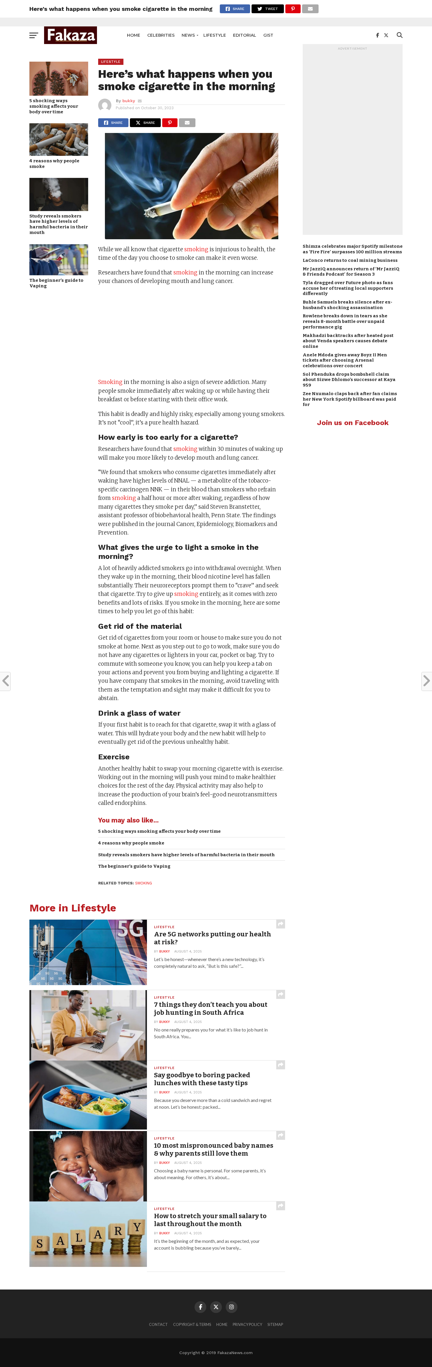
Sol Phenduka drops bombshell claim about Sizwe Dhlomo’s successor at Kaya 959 (349, 380)
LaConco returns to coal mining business (350, 260)
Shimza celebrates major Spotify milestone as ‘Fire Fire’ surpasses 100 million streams (353, 249)
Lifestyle (214, 35)
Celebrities (161, 35)
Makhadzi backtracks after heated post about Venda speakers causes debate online (348, 341)
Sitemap (275, 1324)
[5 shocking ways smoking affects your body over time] (58, 94)
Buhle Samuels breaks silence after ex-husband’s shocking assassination (347, 304)
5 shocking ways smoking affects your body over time (53, 106)
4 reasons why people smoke (54, 163)
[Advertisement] (191, 332)
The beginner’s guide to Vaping (56, 283)
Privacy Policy (247, 1324)
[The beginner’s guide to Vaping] (58, 273)
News (188, 35)
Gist (268, 35)
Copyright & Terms (192, 1324)
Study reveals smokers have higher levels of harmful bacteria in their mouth (58, 224)
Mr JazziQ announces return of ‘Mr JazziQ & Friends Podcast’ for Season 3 (351, 271)
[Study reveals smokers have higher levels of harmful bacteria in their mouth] (58, 209)
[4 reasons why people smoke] (58, 154)
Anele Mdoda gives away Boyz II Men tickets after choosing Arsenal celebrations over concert (345, 360)
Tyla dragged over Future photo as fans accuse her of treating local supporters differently (348, 288)
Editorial (244, 35)
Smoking (110, 382)
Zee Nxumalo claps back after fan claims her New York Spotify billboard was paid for (350, 399)
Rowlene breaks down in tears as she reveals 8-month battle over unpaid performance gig (345, 321)
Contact (158, 1324)
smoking (196, 249)
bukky (128, 100)
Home (133, 35)
